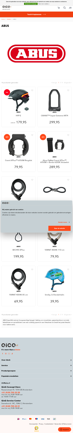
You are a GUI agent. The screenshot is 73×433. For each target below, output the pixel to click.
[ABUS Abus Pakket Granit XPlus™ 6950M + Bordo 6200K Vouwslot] (54, 145)
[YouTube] (9, 353)
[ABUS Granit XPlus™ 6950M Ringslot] (18, 145)
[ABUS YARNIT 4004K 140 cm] (18, 190)
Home (3, 19)
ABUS (14, 19)
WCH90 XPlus (18, 250)
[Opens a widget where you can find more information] (64, 429)
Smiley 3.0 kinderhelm (54, 295)
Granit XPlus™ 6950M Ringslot (18, 160)
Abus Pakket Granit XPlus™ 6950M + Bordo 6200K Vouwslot (54, 161)
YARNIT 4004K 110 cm (54, 250)
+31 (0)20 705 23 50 (10, 392)
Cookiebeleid (48, 424)
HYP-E (18, 116)
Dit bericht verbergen (31, 4)
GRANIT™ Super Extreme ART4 (54, 116)
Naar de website (59, 228)
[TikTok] (12, 353)
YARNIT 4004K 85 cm (18, 295)
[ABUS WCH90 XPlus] (18, 234)
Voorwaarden (33, 424)
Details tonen (62, 222)
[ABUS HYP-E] (18, 100)
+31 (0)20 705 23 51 (10, 406)
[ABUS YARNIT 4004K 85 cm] (18, 279)
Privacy (41, 424)
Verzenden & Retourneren (63, 424)
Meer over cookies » (43, 4)
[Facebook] (2, 353)
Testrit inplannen (34, 14)
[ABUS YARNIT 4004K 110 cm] (54, 234)
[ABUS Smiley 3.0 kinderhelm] (54, 279)
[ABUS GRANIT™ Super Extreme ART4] (54, 100)
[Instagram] (6, 353)
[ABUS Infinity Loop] (54, 190)
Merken (9, 19)
